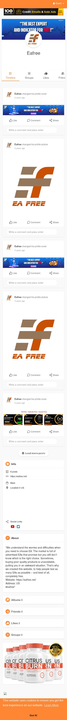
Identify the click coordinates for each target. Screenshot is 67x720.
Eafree (33, 52)
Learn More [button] (51, 705)
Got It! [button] (33, 715)
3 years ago (19, 97)
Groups (15, 634)
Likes (14, 623)
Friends (16, 611)
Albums (16, 599)
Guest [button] (58, 3)
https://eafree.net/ (18, 476)
